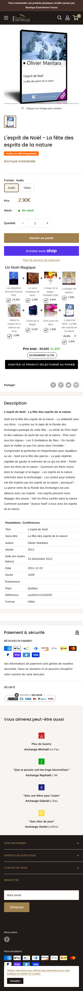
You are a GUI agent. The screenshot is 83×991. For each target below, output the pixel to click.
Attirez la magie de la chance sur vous (14, 325)
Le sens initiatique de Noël (32, 292)
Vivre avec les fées (50, 322)
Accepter (15, 980)
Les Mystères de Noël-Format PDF (13, 292)
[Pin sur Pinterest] (61, 385)
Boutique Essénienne (20, 161)
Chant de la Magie (32, 322)
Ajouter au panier (41, 238)
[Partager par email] (76, 385)
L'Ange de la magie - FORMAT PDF (50, 292)
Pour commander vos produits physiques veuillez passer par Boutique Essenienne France (41, 5)
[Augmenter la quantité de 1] (47, 223)
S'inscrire (16, 907)
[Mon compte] (67, 18)
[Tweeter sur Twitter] (68, 385)
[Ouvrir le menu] (6, 17)
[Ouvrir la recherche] (59, 18)
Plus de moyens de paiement (41, 260)
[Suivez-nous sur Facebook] (7, 939)
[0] (75, 17)
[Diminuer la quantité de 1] (23, 223)
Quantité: (10, 223)
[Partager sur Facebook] (53, 385)
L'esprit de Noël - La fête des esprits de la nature (69, 325)
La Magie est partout (69, 290)
